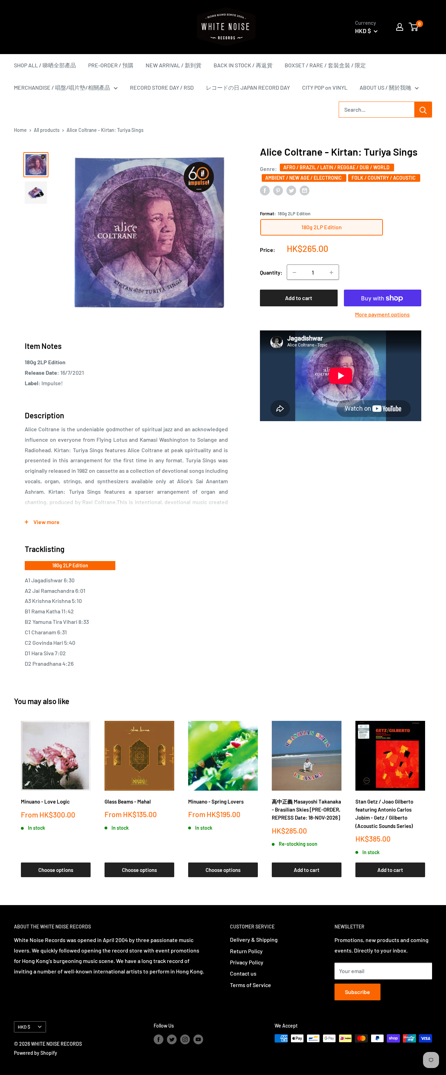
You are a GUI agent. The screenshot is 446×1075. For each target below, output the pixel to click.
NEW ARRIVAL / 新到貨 (173, 65)
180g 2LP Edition (70, 565)
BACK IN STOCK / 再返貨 (243, 65)
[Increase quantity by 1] (331, 272)
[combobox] (376, 109)
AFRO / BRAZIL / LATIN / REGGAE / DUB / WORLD (337, 167)
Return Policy (246, 951)
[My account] (399, 27)
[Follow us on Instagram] (185, 1039)
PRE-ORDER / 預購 (110, 65)
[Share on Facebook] (265, 190)
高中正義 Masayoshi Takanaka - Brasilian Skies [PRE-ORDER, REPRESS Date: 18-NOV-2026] (306, 809)
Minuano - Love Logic (45, 801)
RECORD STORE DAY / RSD (162, 87)
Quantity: (271, 272)
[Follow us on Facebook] (158, 1039)
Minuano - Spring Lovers (216, 801)
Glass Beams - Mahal (128, 801)
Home (20, 130)
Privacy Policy (246, 962)
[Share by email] (304, 190)
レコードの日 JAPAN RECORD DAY (248, 87)
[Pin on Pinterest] (278, 190)
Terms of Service (250, 984)
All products (47, 130)
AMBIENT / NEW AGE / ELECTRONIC (304, 178)
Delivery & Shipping (254, 939)
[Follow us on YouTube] (198, 1039)
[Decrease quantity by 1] (294, 272)
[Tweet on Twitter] (291, 190)
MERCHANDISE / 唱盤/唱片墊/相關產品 (62, 87)
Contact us (243, 973)
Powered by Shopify (35, 1053)
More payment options (382, 314)
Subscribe (357, 991)
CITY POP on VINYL (324, 87)
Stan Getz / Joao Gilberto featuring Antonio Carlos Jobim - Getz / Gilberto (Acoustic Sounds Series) (384, 813)
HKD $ (24, 1027)
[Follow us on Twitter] (172, 1039)
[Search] (423, 109)
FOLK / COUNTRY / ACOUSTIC (384, 178)
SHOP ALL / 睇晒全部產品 (45, 65)
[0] (413, 27)
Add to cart (298, 298)
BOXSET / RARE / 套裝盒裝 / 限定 (325, 65)
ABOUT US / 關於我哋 (385, 87)
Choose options (55, 870)
